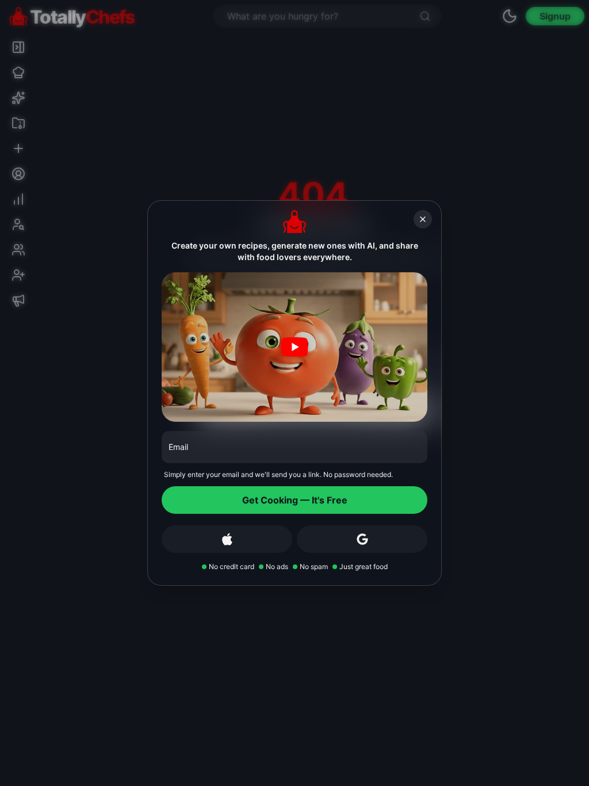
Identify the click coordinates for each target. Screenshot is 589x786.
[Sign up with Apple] (227, 539)
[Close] (423, 219)
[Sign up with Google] (362, 539)
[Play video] (294, 347)
